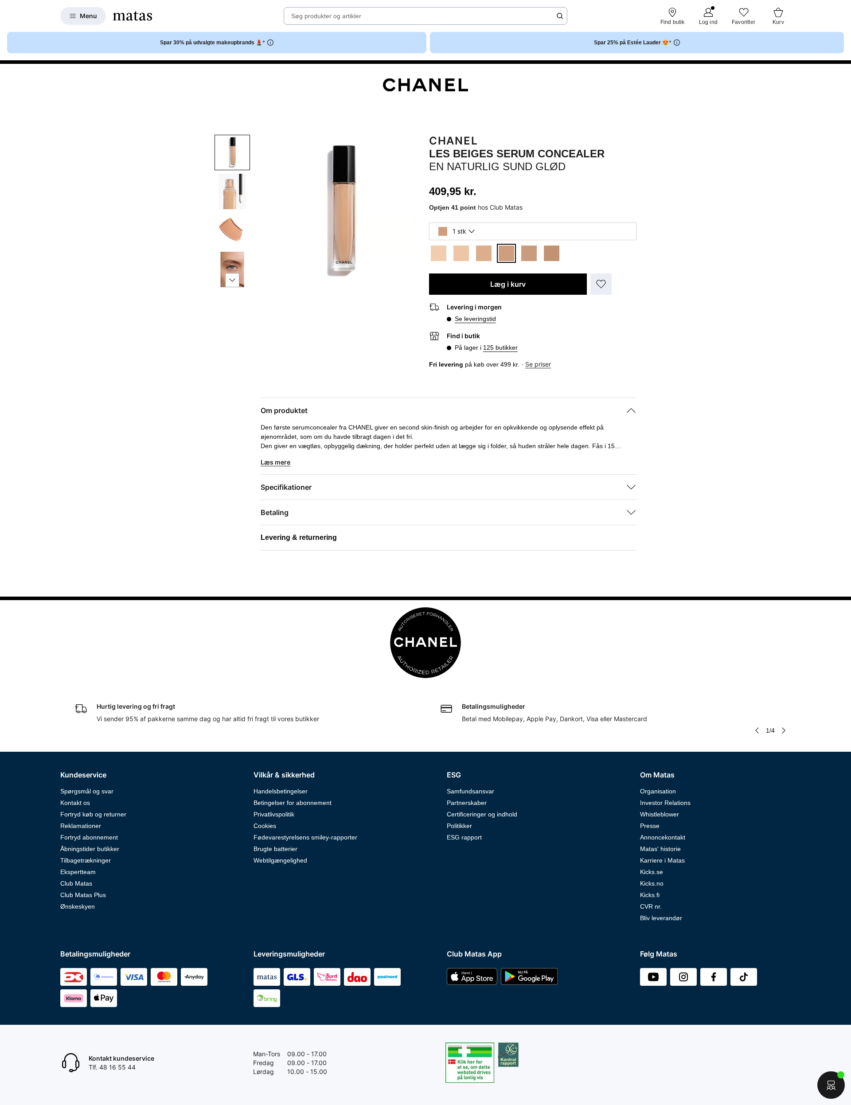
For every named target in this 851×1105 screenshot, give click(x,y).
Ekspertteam (78, 871)
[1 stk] (438, 253)
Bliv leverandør (661, 917)
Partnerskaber (467, 802)
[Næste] (232, 280)
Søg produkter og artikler (326, 16)
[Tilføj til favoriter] (601, 284)
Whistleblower (659, 814)
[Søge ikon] (560, 16)
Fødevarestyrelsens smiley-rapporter (305, 837)
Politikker (459, 825)
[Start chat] (831, 1085)
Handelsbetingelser (281, 791)
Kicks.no (652, 883)
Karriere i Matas (662, 860)
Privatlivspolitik (274, 814)
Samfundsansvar (470, 791)
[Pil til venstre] (757, 730)
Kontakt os (75, 802)
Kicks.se (651, 871)
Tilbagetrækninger (85, 860)
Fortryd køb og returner (93, 814)
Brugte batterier (275, 848)
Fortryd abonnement (89, 837)
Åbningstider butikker (89, 848)
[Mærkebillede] (425, 85)
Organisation (658, 791)
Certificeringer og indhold (482, 814)
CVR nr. (651, 906)
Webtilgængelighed (280, 860)
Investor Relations (665, 802)
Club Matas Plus (83, 894)
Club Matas (76, 883)
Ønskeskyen (77, 906)
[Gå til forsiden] (132, 16)
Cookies (265, 825)
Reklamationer (80, 825)
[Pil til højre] (784, 730)
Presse (650, 825)
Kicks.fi (650, 894)
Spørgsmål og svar (86, 791)
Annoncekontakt (662, 837)
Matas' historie (660, 848)
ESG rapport (464, 837)
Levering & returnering (299, 537)
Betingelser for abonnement (293, 802)
